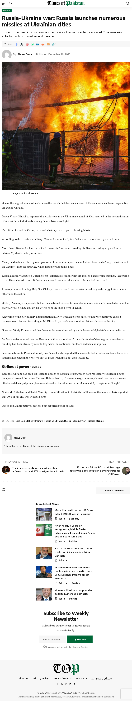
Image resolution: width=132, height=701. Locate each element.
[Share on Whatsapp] (32, 44)
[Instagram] (66, 684)
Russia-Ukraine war (75, 421)
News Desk (25, 54)
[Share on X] (21, 44)
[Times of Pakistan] (66, 3)
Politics (73, 541)
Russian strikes (95, 421)
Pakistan (63, 560)
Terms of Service (79, 646)
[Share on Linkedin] (37, 44)
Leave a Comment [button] (114, 490)
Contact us (81, 678)
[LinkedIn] (70, 684)
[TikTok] (74, 684)
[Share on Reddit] (42, 44)
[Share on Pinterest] (27, 44)
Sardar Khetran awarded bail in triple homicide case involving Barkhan (73, 552)
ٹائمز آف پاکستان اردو (101, 678)
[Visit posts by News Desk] (8, 438)
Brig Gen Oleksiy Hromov (29, 421)
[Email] (48, 44)
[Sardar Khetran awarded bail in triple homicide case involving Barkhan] (44, 553)
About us (24, 678)
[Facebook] (58, 684)
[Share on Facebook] (16, 44)
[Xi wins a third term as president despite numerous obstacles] (44, 594)
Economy (74, 518)
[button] (4, 3)
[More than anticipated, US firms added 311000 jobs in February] (44, 514)
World (7, 11)
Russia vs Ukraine (53, 421)
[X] (62, 684)
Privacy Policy (40, 678)
